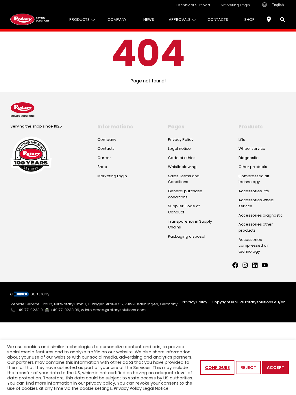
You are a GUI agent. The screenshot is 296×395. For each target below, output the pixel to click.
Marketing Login (235, 5)
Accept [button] (275, 367)
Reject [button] (248, 367)
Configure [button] (217, 367)
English (277, 5)
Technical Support (193, 5)
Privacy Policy (194, 302)
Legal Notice (156, 388)
